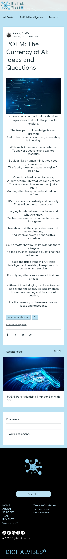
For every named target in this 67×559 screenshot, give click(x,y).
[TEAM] (20, 515)
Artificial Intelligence (31, 17)
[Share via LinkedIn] (22, 334)
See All (57, 351)
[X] (4, 533)
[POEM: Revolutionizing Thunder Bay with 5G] (33, 374)
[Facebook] (18, 533)
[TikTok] (9, 533)
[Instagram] (14, 533)
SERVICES (8, 512)
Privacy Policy (41, 508)
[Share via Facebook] (7, 334)
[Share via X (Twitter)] (15, 334)
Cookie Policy (41, 512)
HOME (6, 505)
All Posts (8, 17)
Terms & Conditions (45, 505)
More (52, 17)
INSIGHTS (8, 519)
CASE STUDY (10, 522)
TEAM (6, 515)
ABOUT (6, 508)
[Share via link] (30, 334)
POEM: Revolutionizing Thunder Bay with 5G (33, 398)
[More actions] (59, 35)
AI (35, 317)
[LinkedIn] (23, 533)
